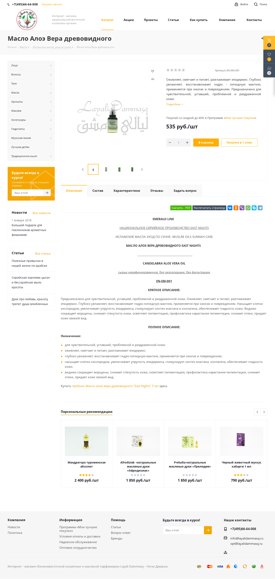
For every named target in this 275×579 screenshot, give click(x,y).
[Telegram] (260, 207)
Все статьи (43, 253)
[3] (176, 70)
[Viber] (242, 207)
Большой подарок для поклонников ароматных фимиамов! (29, 230)
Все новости (42, 213)
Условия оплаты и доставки (79, 536)
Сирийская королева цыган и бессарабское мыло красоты (31, 282)
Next (142, 169)
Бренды (116, 538)
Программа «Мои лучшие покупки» (78, 529)
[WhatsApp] (248, 207)
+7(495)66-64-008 (243, 529)
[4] (180, 70)
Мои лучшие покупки (240, 118)
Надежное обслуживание (78, 542)
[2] (172, 70)
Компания (16, 520)
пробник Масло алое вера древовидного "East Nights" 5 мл (115, 386)
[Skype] (254, 207)
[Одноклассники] (236, 207)
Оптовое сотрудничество (78, 548)
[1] (168, 70)
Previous (83, 169)
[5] (183, 70)
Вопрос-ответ (121, 533)
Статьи (116, 527)
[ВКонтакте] (229, 207)
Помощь (118, 520)
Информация (70, 520)
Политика (15, 533)
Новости (14, 527)
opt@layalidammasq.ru (246, 544)
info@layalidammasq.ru (246, 538)
